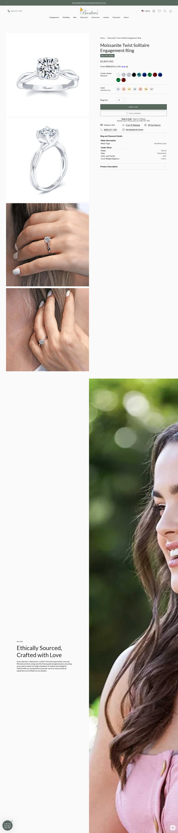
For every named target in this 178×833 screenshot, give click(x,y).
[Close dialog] (119, 374)
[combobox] (66, 420)
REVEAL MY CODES (88, 441)
